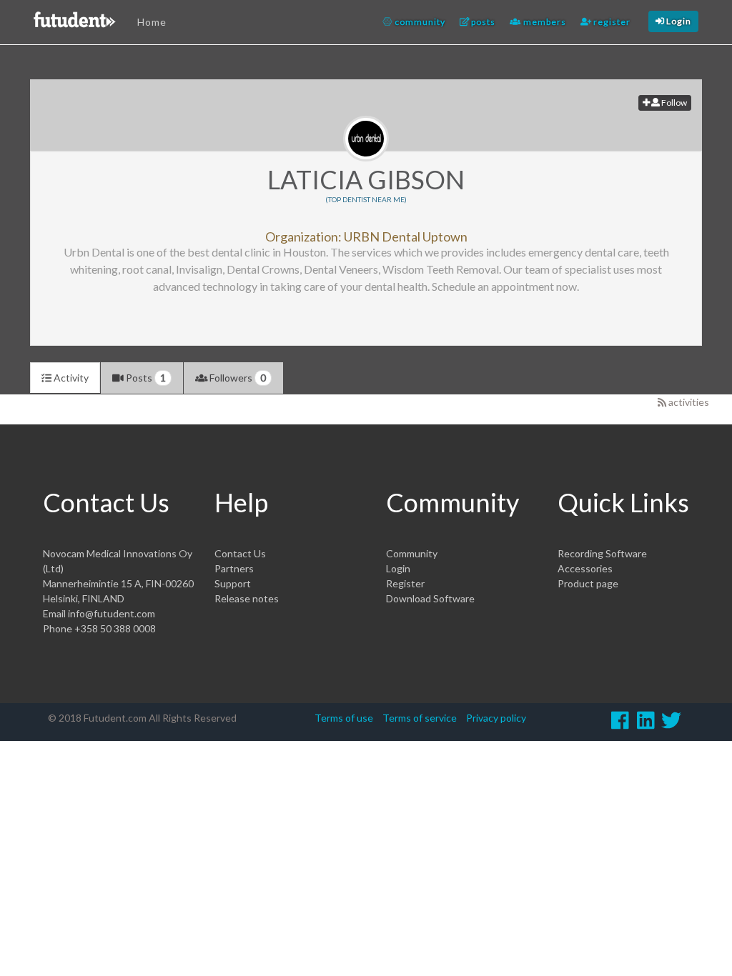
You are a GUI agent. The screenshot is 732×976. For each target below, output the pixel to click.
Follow (673, 102)
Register (405, 583)
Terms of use (344, 718)
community (418, 21)
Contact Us (240, 553)
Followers (236, 378)
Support (232, 583)
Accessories (585, 568)
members (543, 21)
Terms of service (419, 718)
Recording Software (602, 553)
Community (411, 553)
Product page (588, 583)
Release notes (246, 598)
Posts (145, 378)
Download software (430, 598)
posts (482, 21)
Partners (234, 568)
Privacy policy (496, 718)
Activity (70, 378)
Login (398, 568)
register (610, 21)
